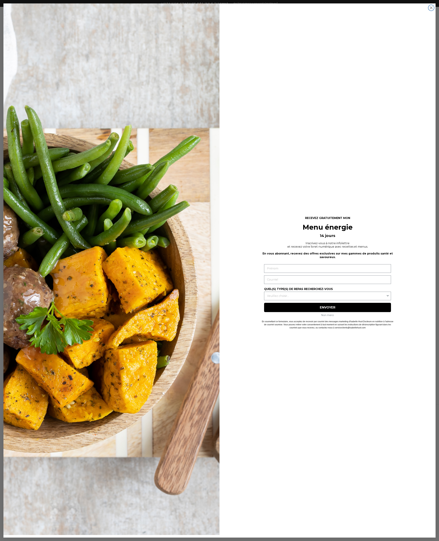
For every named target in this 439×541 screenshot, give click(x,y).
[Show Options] (387, 296)
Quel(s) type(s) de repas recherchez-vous (298, 289)
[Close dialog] (431, 8)
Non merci (327, 315)
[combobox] (326, 296)
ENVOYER (327, 307)
